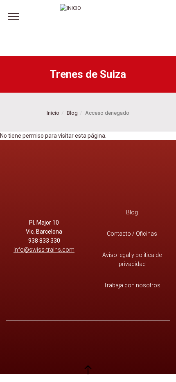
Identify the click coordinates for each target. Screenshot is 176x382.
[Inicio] (70, 16)
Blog (72, 113)
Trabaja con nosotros (132, 285)
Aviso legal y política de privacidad (132, 259)
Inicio (53, 113)
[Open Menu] (13, 17)
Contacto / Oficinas (132, 233)
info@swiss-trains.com (44, 249)
